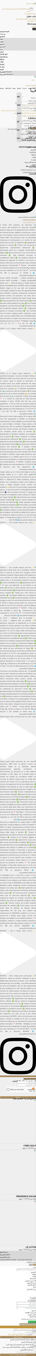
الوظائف (33, 165)
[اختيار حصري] (30, 1315)
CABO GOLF (30, 1145)
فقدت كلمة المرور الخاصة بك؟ (17, 1334)
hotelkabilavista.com (29, 172)
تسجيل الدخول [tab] (31, 1327)
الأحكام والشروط (5, 1254)
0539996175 (31, 21)
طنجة (1, 39)
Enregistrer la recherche (28, 1324)
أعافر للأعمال (3, 54)
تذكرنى (29, 1334)
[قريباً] (30, 1287)
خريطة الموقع (4, 1252)
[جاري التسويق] (30, 1283)
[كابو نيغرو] (33, 1278)
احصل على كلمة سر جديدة (18, 1355)
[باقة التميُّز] (30, 1317)
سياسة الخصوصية (5, 1257)
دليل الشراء (32, 152)
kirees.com (32, 167)
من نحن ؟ (2, 34)
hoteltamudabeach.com (28, 170)
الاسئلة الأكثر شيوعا (30, 162)
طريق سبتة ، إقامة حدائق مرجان (26, 19)
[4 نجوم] (30, 1311)
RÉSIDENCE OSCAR (26, 1196)
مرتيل (1, 49)
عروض (2, 52)
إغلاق (34, 29)
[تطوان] (33, 1274)
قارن (34, 1265)
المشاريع (2, 37)
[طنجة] (33, 1276)
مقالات (2, 62)
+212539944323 (30, 14)
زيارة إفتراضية (4, 57)
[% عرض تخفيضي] (30, 1281)
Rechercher (32, 1322)
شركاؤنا (2, 59)
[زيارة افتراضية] (31, 1289)
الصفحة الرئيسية (4, 31)
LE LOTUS (31, 1247)
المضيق (2, 44)
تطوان (2, 42)
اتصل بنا (2, 67)
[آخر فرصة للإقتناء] (30, 1313)
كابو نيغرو (2, 47)
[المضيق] (33, 1272)
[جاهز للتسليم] (30, 1285)
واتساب (33, 26)
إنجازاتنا (2, 64)
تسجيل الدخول (18, 1337)
